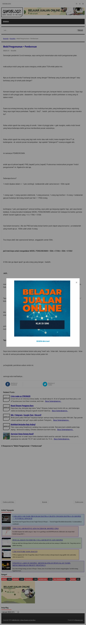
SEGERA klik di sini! (42, 341)
